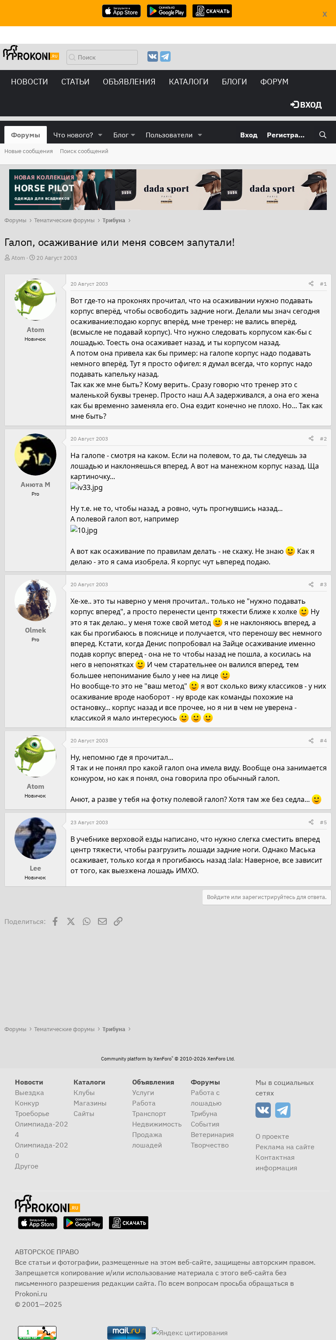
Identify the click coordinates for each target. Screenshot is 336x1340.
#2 (323, 438)
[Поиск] (323, 134)
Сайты (84, 1113)
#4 (323, 740)
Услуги (143, 1092)
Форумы (25, 134)
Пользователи (169, 134)
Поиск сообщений (84, 151)
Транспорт (149, 1113)
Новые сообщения (28, 151)
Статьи (75, 82)
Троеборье (32, 1113)
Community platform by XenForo (168, 1059)
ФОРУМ (274, 82)
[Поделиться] (311, 283)
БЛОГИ (234, 82)
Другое (26, 1166)
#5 (323, 822)
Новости (29, 82)
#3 (323, 584)
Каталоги (189, 82)
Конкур (27, 1103)
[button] (100, 134)
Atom (18, 258)
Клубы (84, 1092)
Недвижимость (157, 1124)
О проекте (272, 1136)
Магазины (90, 1103)
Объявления (129, 82)
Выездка (29, 1092)
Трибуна (204, 1113)
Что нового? (73, 134)
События (205, 1124)
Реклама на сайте (285, 1146)
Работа (144, 1103)
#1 (323, 283)
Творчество (210, 1145)
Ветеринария (212, 1134)
